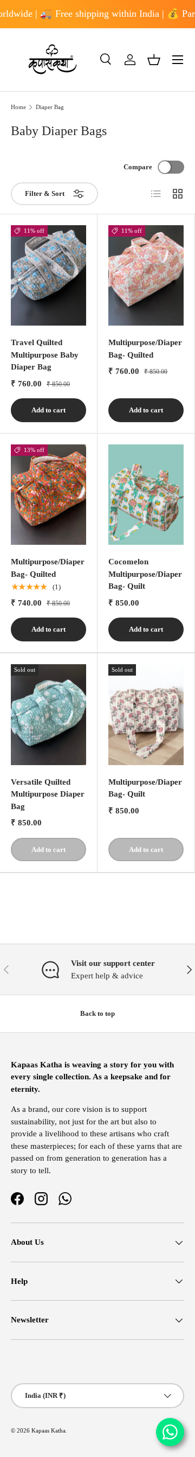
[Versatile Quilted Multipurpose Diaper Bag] (48, 714)
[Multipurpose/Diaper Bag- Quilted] (146, 275)
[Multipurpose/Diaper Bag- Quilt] (146, 714)
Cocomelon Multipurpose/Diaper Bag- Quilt (145, 573)
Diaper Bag (50, 107)
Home (18, 107)
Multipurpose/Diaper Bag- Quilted (145, 348)
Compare (137, 167)
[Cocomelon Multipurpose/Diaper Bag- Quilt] (146, 494)
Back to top (97, 1013)
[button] (154, 60)
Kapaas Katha (48, 1430)
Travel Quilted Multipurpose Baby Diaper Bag (45, 354)
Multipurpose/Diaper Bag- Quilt (145, 788)
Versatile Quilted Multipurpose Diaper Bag (47, 794)
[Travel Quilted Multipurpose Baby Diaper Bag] (48, 275)
